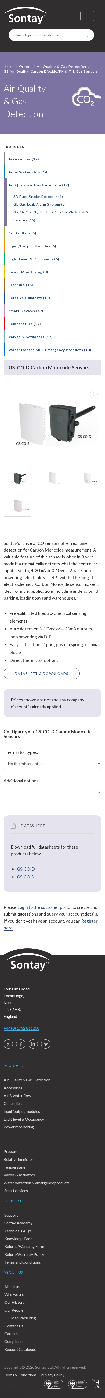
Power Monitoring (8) (28, 272)
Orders (25, 66)
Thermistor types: (21, 752)
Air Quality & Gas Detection (61, 66)
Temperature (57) (25, 324)
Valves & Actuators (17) (31, 337)
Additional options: (22, 780)
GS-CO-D (26, 869)
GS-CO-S (25, 876)
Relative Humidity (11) (29, 298)
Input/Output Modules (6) (32, 246)
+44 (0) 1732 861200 (21, 1028)
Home (9, 66)
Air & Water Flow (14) (29, 172)
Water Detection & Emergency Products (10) (50, 350)
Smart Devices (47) (26, 311)
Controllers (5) (22, 233)
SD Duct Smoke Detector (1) (38, 196)
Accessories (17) (24, 159)
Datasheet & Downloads (41, 673)
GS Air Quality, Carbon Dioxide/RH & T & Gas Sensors (51, 71)
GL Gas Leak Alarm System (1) (39, 204)
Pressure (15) (21, 285)
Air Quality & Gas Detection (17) (39, 185)
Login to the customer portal (44, 907)
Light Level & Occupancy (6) (34, 259)
